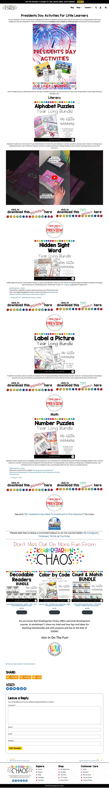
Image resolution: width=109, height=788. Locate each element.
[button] (12, 677)
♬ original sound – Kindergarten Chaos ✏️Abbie (25, 298)
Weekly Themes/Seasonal (26, 664)
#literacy (19, 294)
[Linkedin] (24, 688)
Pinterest (44, 536)
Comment (12, 705)
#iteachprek (13, 472)
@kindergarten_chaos (17, 288)
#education (51, 472)
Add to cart (21, 612)
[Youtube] (14, 688)
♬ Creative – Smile (15, 478)
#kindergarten (53, 292)
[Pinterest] (21, 688)
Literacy (10, 664)
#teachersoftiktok (35, 472)
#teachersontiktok (29, 294)
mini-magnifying (66, 285)
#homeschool (14, 474)
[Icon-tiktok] (18, 688)
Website (11, 740)
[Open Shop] (81, 8)
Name (10, 727)
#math (43, 472)
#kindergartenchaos (40, 470)
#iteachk (12, 294)
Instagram (92, 532)
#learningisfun (40, 294)
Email (10, 734)
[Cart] (106, 8)
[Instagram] (11, 688)
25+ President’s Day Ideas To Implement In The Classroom (54, 514)
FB (85, 532)
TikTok (53, 536)
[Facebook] (7, 688)
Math (15, 664)
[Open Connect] (92, 8)
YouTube (65, 536)
